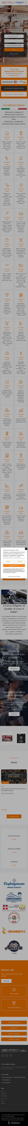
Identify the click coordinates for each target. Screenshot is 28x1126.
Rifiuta (8, 561)
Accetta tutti (14, 565)
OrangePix (18, 576)
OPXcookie (10, 576)
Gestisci (19, 561)
